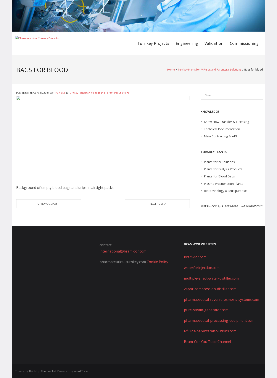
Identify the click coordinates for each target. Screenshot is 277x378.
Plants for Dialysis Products (223, 169)
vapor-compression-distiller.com (210, 288)
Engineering (187, 43)
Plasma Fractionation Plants (223, 184)
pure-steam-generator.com (206, 309)
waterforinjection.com (201, 267)
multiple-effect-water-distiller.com (211, 278)
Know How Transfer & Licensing (226, 122)
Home (171, 69)
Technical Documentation (222, 129)
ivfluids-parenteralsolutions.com (210, 331)
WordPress (81, 371)
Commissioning (244, 43)
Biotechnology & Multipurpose (225, 191)
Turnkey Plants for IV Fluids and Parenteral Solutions (209, 69)
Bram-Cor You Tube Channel (207, 341)
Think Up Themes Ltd (42, 371)
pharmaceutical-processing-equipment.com (219, 320)
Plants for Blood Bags (219, 176)
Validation (214, 43)
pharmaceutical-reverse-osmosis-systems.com (221, 299)
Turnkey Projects (153, 43)
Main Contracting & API (220, 136)
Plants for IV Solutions (219, 162)
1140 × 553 (59, 92)
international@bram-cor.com (123, 251)
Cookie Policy (157, 261)
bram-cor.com (195, 257)
